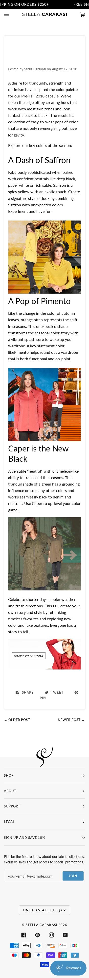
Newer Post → (71, 720)
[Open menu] (11, 14)
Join (73, 876)
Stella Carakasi (41, 925)
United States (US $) (42, 910)
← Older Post (17, 720)
